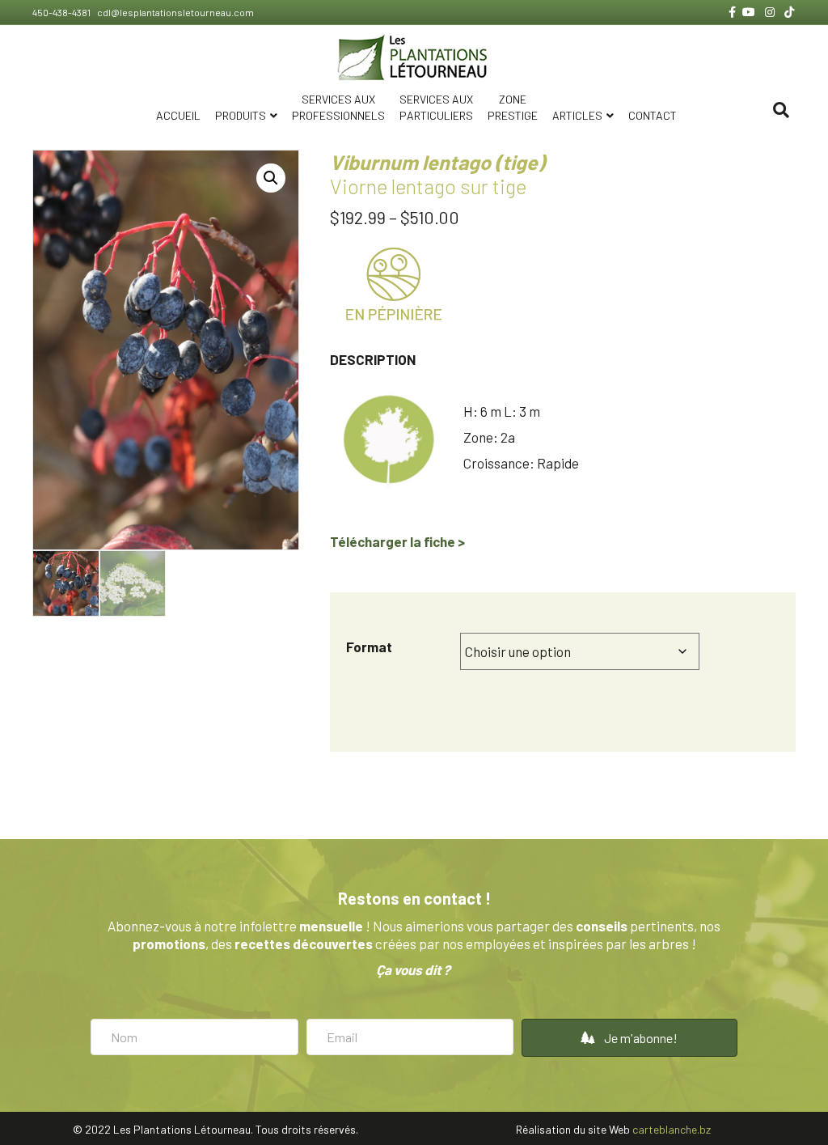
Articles (577, 115)
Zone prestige (513, 107)
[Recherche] (781, 110)
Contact (652, 115)
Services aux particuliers (436, 107)
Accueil (178, 115)
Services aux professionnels (338, 107)
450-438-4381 (62, 12)
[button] (270, 178)
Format (369, 646)
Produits (240, 115)
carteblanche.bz (671, 1129)
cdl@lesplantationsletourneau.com (174, 12)
